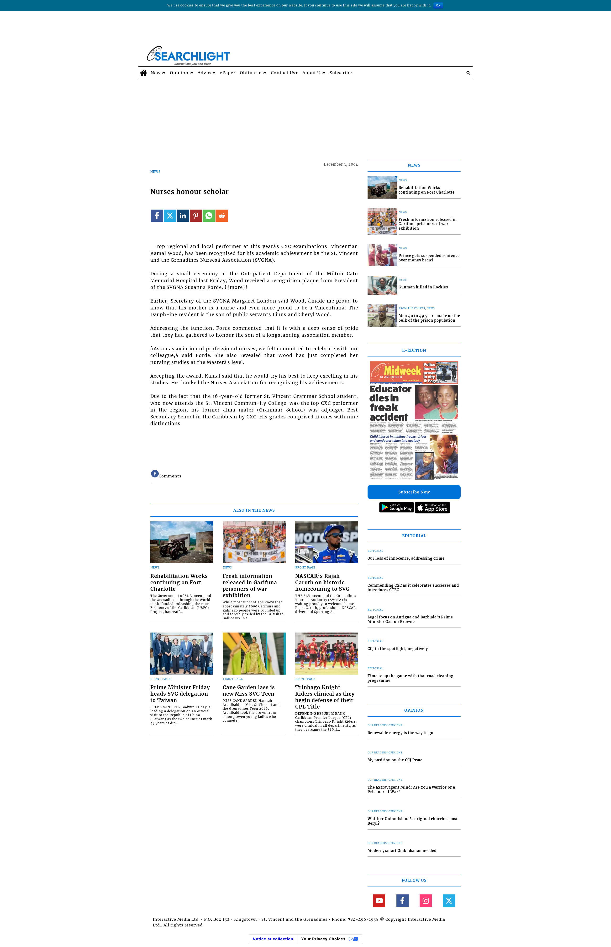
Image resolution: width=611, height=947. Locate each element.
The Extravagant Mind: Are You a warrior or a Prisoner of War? (411, 789)
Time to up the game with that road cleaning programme (410, 678)
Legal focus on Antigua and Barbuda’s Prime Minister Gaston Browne (410, 619)
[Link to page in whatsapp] (209, 216)
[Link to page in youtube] (379, 900)
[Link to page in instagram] (426, 900)
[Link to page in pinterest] (196, 216)
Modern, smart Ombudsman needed (402, 851)
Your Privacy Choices (323, 938)
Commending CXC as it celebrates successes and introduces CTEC (413, 587)
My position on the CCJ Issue (395, 760)
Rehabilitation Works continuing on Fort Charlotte (179, 582)
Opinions (180, 73)
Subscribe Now (414, 492)
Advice (205, 73)
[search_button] (468, 72)
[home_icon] (143, 72)
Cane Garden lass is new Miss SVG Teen (249, 690)
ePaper (228, 73)
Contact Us (283, 73)
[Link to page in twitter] (170, 216)
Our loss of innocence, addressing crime (406, 558)
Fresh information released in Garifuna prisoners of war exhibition (250, 586)
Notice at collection (273, 938)
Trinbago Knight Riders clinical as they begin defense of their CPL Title (325, 697)
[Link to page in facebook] (157, 216)
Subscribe (341, 73)
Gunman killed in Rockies (423, 287)
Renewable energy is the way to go (400, 733)
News (157, 73)
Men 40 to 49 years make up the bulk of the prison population (429, 318)
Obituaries (252, 73)
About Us (312, 73)
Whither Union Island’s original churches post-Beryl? (414, 821)
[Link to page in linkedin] (183, 216)
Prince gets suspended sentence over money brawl (429, 258)
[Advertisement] (305, 115)
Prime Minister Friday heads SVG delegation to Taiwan (180, 693)
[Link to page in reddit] (222, 216)
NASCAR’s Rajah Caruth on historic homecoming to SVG (322, 582)
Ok (438, 5)
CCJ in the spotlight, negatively (398, 649)
